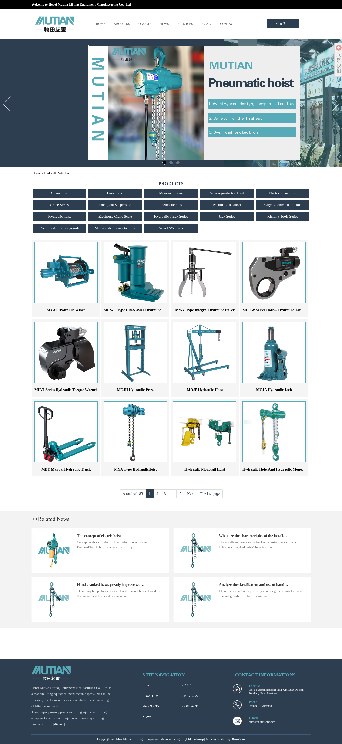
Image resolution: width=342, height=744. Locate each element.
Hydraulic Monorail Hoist (204, 469)
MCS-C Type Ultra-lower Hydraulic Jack (136, 310)
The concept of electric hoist (99, 536)
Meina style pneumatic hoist (115, 228)
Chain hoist (59, 193)
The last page (210, 494)
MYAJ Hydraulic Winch (66, 310)
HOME (100, 24)
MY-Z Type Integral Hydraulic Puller (205, 310)
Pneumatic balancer (227, 205)
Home (36, 173)
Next (190, 494)
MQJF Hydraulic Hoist (205, 390)
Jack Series (227, 216)
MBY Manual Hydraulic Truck (66, 469)
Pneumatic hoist (171, 205)
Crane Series (59, 205)
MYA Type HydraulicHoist (135, 469)
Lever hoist (115, 193)
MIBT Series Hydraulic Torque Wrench (66, 390)
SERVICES (185, 24)
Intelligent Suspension (115, 205)
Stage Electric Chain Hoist (282, 205)
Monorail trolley (171, 193)
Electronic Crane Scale (115, 216)
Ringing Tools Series (282, 216)
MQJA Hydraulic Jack (274, 390)
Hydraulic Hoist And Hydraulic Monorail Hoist (279, 469)
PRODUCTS (142, 24)
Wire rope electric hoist (227, 193)
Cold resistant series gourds (59, 228)
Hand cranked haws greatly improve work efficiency (118, 585)
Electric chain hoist (283, 193)
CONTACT (227, 24)
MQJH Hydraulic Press (135, 390)
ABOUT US (122, 24)
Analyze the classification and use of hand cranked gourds (264, 585)
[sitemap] (59, 724)
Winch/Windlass (171, 228)
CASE (206, 24)
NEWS (164, 24)
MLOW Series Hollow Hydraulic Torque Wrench (281, 310)
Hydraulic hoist (59, 216)
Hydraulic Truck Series (171, 216)
